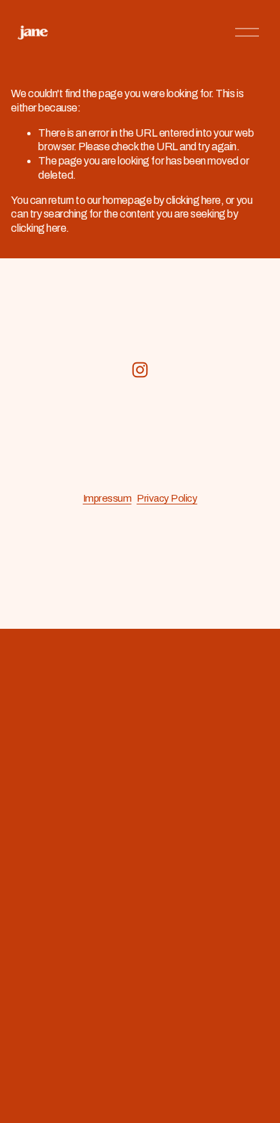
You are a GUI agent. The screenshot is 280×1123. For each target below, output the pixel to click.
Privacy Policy (167, 498)
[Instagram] (140, 370)
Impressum (107, 498)
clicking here (193, 200)
